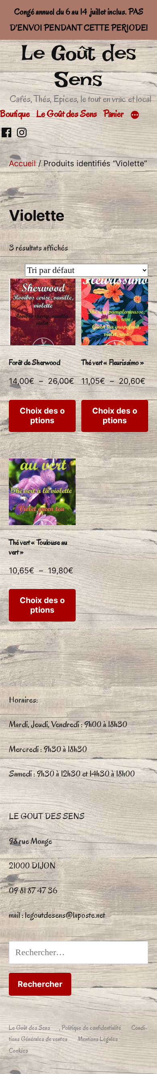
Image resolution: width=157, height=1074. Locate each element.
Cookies (18, 1051)
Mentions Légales (98, 1039)
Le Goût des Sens (78, 66)
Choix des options (42, 415)
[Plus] (135, 115)
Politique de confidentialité (91, 1028)
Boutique (14, 113)
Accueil (22, 163)
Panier (113, 113)
